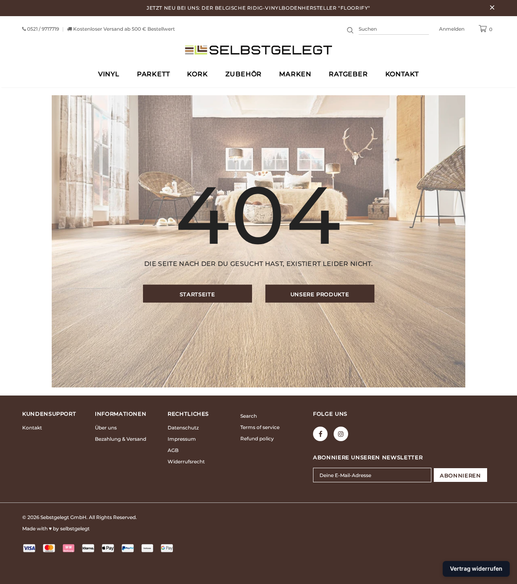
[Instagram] (341, 434)
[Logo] (258, 50)
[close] (492, 8)
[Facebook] (320, 434)
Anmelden (451, 29)
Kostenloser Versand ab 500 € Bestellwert (124, 29)
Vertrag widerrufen (476, 568)
